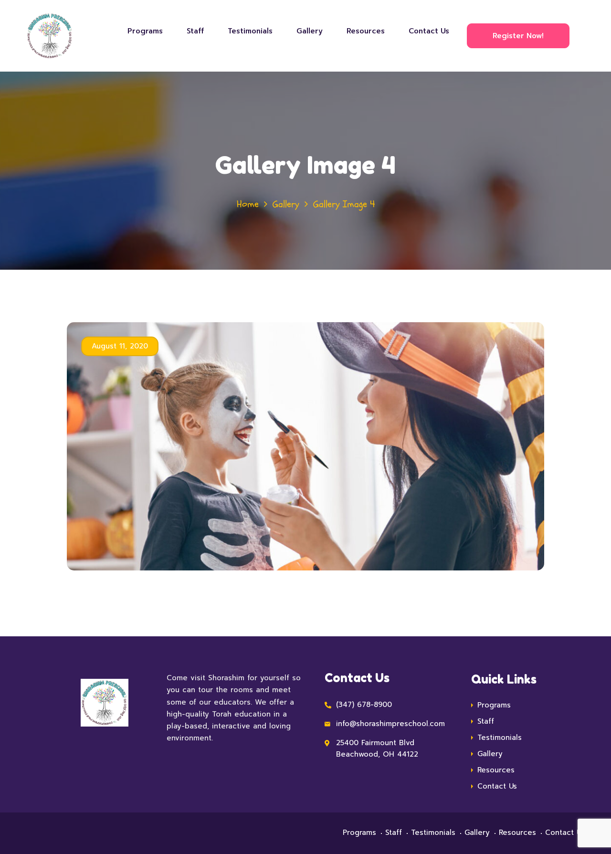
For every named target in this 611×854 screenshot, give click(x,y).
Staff (195, 31)
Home (248, 204)
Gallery (309, 31)
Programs (145, 31)
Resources (366, 31)
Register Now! (518, 36)
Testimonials (250, 31)
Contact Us (429, 31)
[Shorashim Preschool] (57, 36)
